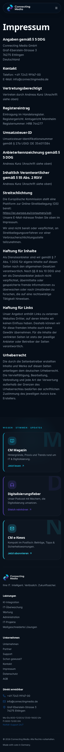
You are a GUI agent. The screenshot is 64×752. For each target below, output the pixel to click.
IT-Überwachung (13, 607)
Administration (11, 617)
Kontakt (7, 663)
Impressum (9, 668)
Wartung (8, 612)
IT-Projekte (9, 622)
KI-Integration (11, 602)
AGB (5, 678)
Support (7, 653)
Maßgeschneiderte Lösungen (20, 626)
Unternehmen (10, 643)
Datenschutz (10, 673)
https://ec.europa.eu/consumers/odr (27, 213)
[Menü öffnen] (56, 8)
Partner (7, 648)
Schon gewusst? (12, 658)
